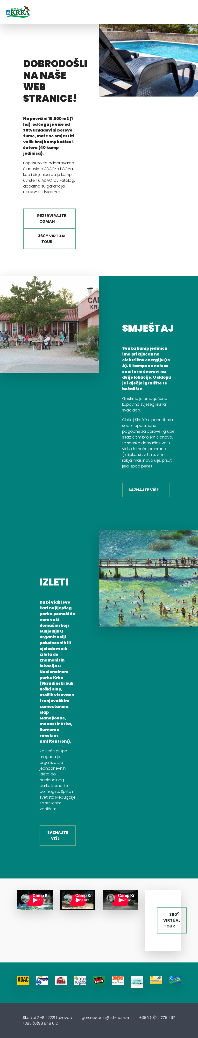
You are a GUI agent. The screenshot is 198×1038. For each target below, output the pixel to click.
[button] (194, 48)
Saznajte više (144, 490)
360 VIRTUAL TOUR (51, 238)
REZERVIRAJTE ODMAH (51, 218)
